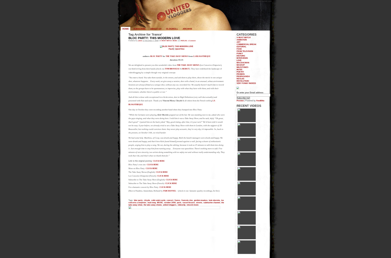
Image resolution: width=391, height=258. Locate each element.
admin (140, 40)
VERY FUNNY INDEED (246, 83)
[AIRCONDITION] (247, 151)
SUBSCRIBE (139, 29)
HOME (125, 29)
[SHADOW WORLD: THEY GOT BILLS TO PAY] (247, 253)
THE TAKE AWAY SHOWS (188, 65)
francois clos (187, 200)
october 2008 (170, 203)
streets (199, 203)
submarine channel (211, 203)
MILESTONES (242, 67)
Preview (240, 101)
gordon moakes (201, 200)
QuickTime (180, 49)
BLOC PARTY (156, 56)
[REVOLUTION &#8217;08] (247, 180)
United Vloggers (195, 15)
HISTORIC (241, 56)
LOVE (239, 60)
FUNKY (240, 53)
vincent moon (192, 205)
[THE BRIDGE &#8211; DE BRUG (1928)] (247, 122)
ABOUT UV (155, 29)
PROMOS (241, 74)
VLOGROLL (172, 29)
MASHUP (241, 65)
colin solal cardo (158, 200)
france (177, 200)
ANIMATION (242, 40)
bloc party (138, 200)
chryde (147, 200)
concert (170, 200)
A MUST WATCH (166, 40)
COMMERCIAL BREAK (246, 44)
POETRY (240, 72)
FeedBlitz (260, 101)
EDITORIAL (241, 47)
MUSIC (175, 40)
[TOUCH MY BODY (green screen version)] (247, 239)
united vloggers (169, 205)
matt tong (152, 203)
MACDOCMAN (243, 63)
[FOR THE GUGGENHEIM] (247, 136)
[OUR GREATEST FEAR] (247, 224)
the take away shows (153, 205)
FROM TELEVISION (245, 51)
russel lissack (189, 203)
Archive (187, 29)
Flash (171, 49)
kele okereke (214, 200)
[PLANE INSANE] (247, 165)
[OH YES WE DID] (247, 209)
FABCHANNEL (169, 191)
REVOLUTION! (243, 81)
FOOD (239, 49)
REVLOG (184, 40)
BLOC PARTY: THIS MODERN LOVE (154, 38)
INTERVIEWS (242, 58)
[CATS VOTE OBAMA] (247, 195)
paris (179, 203)
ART (238, 42)
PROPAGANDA (243, 76)
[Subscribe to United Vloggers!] (238, 88)
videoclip (181, 205)
